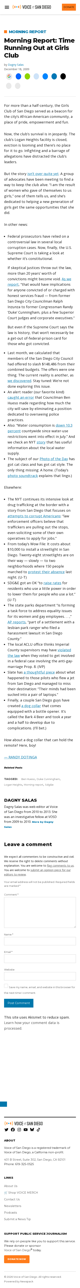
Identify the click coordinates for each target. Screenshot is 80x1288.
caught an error (21, 397)
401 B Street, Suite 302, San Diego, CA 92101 (34, 1159)
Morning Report (27, 31)
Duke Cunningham (48, 779)
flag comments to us (60, 865)
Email (8, 952)
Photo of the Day (54, 458)
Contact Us (12, 1199)
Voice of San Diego (17, 1250)
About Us (10, 1186)
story (41, 442)
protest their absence (46, 571)
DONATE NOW (17, 1259)
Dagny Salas (16, 64)
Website (9, 969)
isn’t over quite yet (43, 173)
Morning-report (33, 784)
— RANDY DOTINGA (20, 757)
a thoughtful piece (39, 672)
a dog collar (31, 705)
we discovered (19, 380)
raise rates (52, 583)
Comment (11, 894)
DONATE (69, 7)
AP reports (17, 622)
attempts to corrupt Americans (34, 516)
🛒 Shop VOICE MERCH (21, 1192)
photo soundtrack (23, 475)
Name (8, 934)
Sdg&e (49, 784)
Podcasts (10, 1212)
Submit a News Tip (17, 1219)
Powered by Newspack (18, 1281)
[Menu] (7, 7)
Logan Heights (13, 784)
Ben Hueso (28, 779)
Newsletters (12, 1206)
